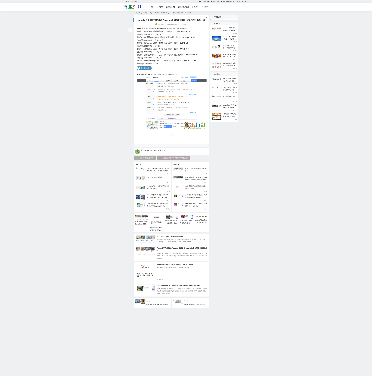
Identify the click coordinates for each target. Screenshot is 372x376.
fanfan (147, 150)
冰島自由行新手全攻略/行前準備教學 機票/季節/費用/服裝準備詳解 (230, 81)
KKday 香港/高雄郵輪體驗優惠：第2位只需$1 (229, 39)
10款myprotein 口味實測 (154, 177)
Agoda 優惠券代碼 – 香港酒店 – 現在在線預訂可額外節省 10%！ (179, 285)
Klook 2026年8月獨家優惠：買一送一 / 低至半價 (229, 57)
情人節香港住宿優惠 (229, 96)
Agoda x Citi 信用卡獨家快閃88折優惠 (170, 236)
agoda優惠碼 (144, 13)
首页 (137, 13)
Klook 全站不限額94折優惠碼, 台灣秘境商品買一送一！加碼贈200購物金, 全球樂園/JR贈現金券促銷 (158, 171)
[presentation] (196, 217)
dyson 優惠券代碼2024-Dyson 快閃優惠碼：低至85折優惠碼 (230, 107)
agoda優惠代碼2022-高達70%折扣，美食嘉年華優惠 (141, 230)
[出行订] (132, 6)
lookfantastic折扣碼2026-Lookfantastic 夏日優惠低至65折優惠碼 (229, 65)
